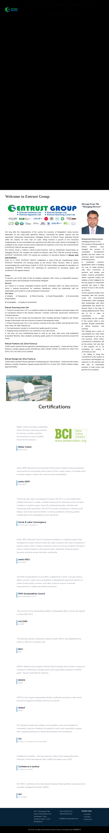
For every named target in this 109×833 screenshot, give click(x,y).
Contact (75, 14)
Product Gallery (79, 5)
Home (29, 5)
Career (66, 14)
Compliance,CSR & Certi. (60, 5)
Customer (94, 5)
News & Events (55, 14)
